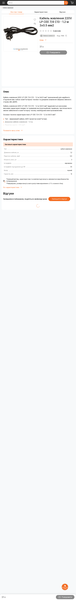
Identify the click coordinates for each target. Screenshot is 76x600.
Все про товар (16, 12)
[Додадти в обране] (34, 19)
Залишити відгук (59, 199)
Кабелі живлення (8, 8)
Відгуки (62, 12)
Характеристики (40, 12)
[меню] (4, 3)
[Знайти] (66, 3)
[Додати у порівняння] (34, 23)
